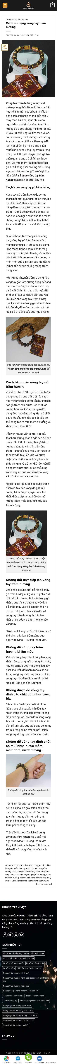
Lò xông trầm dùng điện (13, 963)
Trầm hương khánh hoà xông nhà (34, 1000)
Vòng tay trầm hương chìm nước (17, 1005)
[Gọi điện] (28, 1058)
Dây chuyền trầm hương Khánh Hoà (18, 958)
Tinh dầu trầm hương (35, 996)
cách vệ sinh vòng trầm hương (33, 878)
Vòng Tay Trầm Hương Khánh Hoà (18, 1010)
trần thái (34, 35)
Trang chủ (12, 1053)
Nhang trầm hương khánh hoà (16, 973)
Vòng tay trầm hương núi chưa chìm (18, 1020)
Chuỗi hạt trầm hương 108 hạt (16, 953)
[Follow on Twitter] (10, 934)
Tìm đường (6, 1062)
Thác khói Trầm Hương (13, 996)
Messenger (39, 1062)
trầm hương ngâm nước (38, 881)
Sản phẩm (33, 991)
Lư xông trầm (9, 968)
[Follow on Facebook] (5, 934)
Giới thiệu (24, 1053)
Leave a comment (44, 884)
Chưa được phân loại (17, 19)
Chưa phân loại (37, 953)
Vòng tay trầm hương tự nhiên (16, 1025)
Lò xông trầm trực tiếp (36, 963)
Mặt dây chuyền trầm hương (29, 968)
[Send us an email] (16, 934)
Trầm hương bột (10, 1000)
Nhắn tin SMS (51, 1062)
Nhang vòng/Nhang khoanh (15, 991)
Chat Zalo (17, 1062)
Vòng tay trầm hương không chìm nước (20, 1015)
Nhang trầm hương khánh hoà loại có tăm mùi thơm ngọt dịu (27, 979)
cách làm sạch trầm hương (23, 871)
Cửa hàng (36, 1053)
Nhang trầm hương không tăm (16, 986)
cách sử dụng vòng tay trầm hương (30, 874)
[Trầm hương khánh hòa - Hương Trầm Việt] (28, 5)
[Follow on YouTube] (21, 934)
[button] (5, 5)
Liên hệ (46, 1053)
